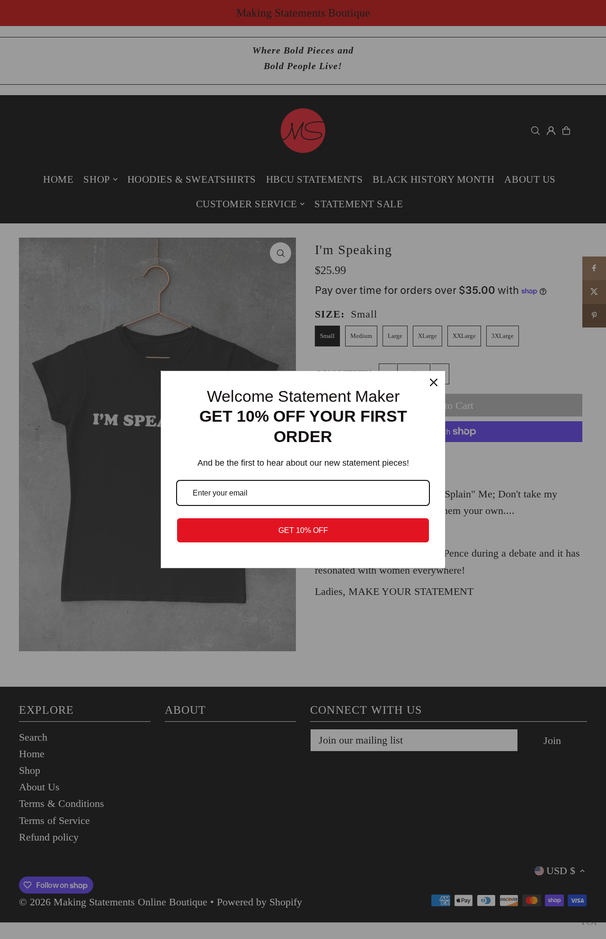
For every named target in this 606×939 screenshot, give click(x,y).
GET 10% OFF (303, 530)
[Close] (433, 382)
